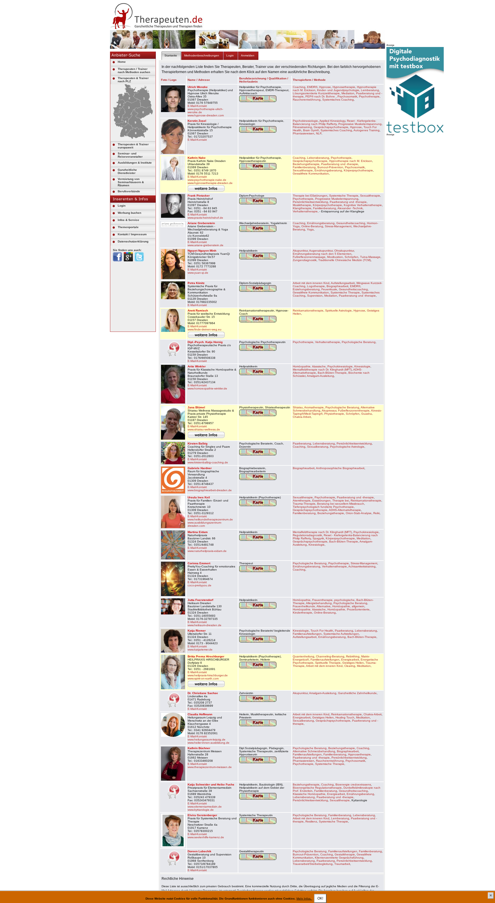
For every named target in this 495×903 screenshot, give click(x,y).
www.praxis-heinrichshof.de (205, 217)
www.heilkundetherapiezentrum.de (210, 519)
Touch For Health (322, 630)
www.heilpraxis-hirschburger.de (208, 675)
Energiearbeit (350, 659)
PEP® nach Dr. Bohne (320, 96)
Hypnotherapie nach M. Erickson (350, 160)
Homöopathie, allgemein (348, 606)
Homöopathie (302, 600)
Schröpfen (351, 256)
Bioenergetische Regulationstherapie (317, 787)
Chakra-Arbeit (302, 416)
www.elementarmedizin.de (205, 806)
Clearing (349, 665)
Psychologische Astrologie (347, 446)
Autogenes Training (366, 130)
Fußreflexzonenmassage (309, 256)
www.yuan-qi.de (198, 272)
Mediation (347, 93)
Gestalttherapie (345, 854)
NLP (318, 133)
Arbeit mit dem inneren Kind (311, 283)
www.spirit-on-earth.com (203, 678)
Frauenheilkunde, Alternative (312, 606)
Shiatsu (298, 407)
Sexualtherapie (303, 170)
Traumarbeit (342, 863)
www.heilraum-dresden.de (204, 625)
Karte (258, 98)
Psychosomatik (347, 96)
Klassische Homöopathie (309, 794)
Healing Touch (344, 717)
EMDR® (312, 87)
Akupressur (329, 410)
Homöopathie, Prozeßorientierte (348, 609)
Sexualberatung (317, 446)
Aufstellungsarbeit (343, 283)
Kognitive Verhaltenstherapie (363, 205)
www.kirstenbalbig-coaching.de (208, 462)
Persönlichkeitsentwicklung (310, 201)
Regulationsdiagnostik (307, 535)
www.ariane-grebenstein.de (205, 245)
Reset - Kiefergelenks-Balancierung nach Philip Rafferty (334, 122)
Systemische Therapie (343, 195)
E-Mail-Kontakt (197, 105)
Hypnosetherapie (344, 87)
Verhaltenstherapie (305, 211)
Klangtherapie (302, 208)
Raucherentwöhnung (307, 99)
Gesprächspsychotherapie (331, 127)
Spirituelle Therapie (328, 662)
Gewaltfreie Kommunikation (311, 173)
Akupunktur (300, 250)
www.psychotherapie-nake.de (207, 179)
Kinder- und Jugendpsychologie (338, 90)
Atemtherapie (302, 500)
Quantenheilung (303, 656)
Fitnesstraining (302, 127)
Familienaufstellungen (307, 633)
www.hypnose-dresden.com (206, 115)
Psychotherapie (369, 96)
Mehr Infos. (304, 898)
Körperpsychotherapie (358, 170)
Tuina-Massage (370, 256)
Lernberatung (370, 90)
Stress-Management (338, 226)
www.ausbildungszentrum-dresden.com (205, 524)
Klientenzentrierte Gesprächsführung (339, 857)
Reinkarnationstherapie (308, 310)
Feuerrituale (329, 289)
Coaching (299, 87)
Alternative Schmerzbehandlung (314, 751)
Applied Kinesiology (332, 120)
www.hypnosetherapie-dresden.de (210, 183)
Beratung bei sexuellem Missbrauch (340, 503)
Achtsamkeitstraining (362, 566)
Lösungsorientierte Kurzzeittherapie (316, 93)
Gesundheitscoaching (350, 223)
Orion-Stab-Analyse (359, 513)
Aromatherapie (314, 407)
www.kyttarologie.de (201, 809)
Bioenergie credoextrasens (353, 784)
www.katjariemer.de (200, 649)
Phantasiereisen (303, 133)
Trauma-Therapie (304, 503)
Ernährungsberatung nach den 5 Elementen (322, 253)
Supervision (315, 295)
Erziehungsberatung (306, 289)
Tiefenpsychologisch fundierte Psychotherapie (323, 506)
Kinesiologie (362, 366)
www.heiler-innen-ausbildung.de (208, 742)
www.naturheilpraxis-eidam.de (207, 551)
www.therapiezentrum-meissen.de (210, 767)
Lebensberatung (318, 157)
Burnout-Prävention (330, 167)
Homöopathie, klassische (309, 366)
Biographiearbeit (337, 286)
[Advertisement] (429, 222)
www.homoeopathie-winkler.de (207, 388)
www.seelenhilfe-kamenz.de (206, 837)
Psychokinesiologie (305, 120)
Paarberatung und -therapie (339, 164)
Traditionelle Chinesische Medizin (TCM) (344, 260)
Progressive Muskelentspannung (360, 124)
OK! (320, 898)
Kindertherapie (302, 612)
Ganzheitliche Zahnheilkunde (357, 693)
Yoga (310, 229)
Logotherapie (316, 286)
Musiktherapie (302, 205)
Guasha (366, 413)
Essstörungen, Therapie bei (330, 500)
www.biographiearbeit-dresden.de (210, 490)
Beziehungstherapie (306, 164)
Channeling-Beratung (330, 656)
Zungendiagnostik (305, 260)
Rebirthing (353, 656)
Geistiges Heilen (353, 662)
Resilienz (311, 821)
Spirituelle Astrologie (338, 310)
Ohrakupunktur (344, 250)
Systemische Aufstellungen (341, 633)
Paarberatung (302, 443)
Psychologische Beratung (359, 342)
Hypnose (325, 87)
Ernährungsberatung (328, 170)
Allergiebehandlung (319, 603)
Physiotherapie (334, 413)
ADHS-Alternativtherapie (345, 510)
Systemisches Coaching (338, 99)
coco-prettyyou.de (199, 585)
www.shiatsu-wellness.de (204, 429)
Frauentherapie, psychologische (333, 600)
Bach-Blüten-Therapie (332, 372)
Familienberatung (304, 167)
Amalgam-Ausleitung (320, 375)
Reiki (376, 513)
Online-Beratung (312, 226)
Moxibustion (335, 256)
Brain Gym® (311, 130)
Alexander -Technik (350, 208)
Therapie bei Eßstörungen (310, 195)
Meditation (363, 538)
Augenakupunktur (321, 250)
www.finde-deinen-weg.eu (204, 329)
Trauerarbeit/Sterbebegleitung (313, 863)
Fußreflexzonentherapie (354, 410)
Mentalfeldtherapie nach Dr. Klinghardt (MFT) (322, 369)
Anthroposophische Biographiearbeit (340, 468)
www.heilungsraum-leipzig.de (206, 739)
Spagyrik (318, 538)
